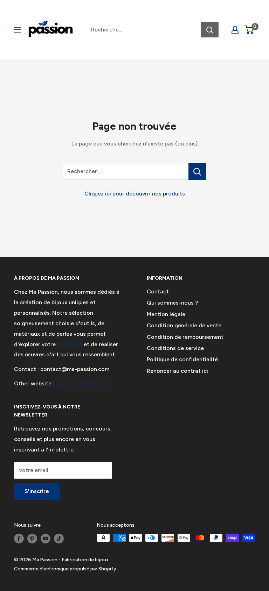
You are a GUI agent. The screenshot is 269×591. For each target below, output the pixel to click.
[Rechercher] (210, 29)
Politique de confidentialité (182, 359)
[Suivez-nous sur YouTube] (45, 538)
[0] (249, 30)
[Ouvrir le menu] (17, 30)
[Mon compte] (235, 30)
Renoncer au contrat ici (177, 371)
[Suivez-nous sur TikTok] (59, 538)
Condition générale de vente (184, 325)
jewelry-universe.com (82, 383)
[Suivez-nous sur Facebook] (19, 538)
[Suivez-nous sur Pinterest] (32, 538)
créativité (69, 344)
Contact (158, 291)
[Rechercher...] (197, 171)
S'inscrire (37, 491)
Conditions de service (175, 348)
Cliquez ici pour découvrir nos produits (134, 193)
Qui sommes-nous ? (172, 302)
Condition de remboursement (185, 337)
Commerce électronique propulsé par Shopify (65, 569)
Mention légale (166, 314)
